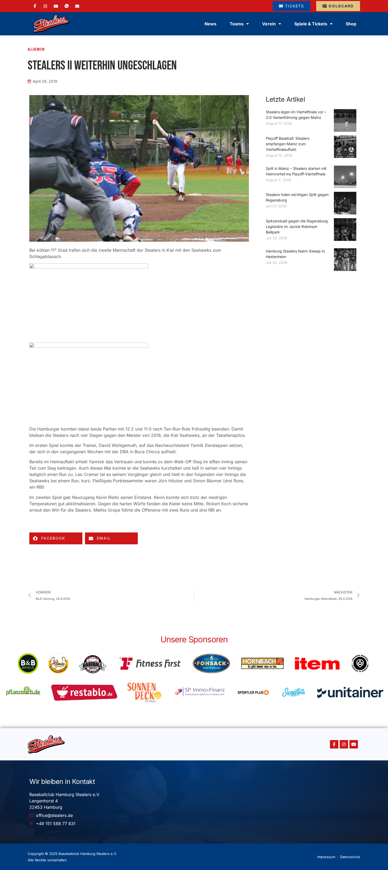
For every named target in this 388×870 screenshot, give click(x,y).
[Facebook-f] (334, 744)
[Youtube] (353, 744)
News (210, 23)
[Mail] (77, 6)
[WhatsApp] (67, 6)
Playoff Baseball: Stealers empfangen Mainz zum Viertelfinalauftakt (287, 144)
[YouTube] (56, 6)
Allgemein (36, 49)
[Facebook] (35, 6)
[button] (55, 538)
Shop (351, 23)
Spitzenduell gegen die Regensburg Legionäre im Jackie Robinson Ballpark (297, 226)
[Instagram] (45, 6)
